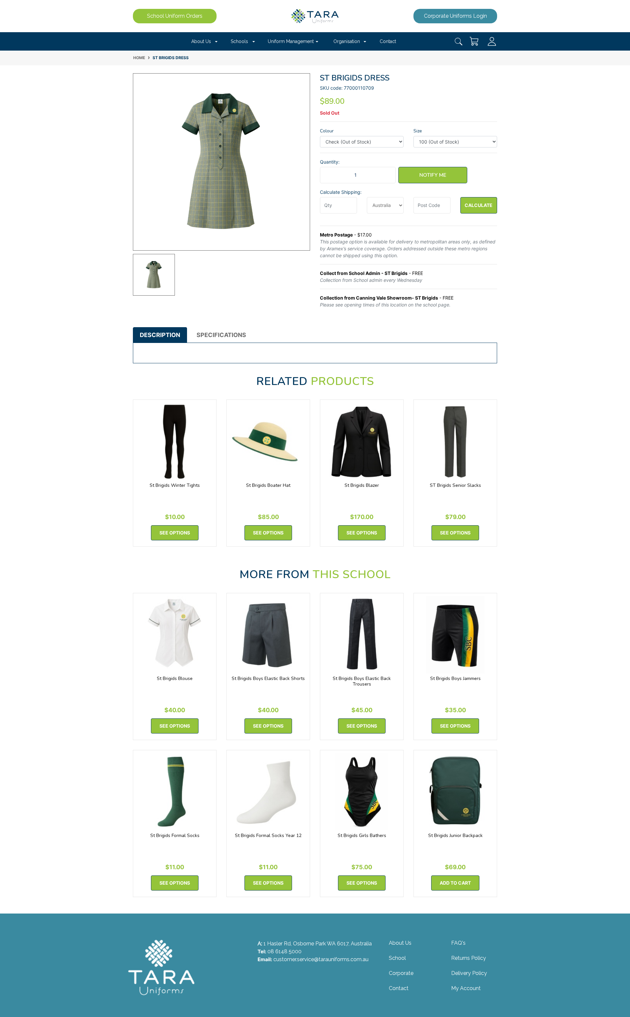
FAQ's (458, 943)
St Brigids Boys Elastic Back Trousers (362, 681)
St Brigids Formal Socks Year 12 (268, 835)
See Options (174, 532)
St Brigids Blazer (362, 485)
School (397, 958)
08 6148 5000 (284, 951)
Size (417, 131)
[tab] (160, 335)
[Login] (492, 41)
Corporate (401, 973)
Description (160, 334)
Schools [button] (239, 41)
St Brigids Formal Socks (175, 835)
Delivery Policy (469, 973)
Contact (388, 41)
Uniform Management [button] (291, 41)
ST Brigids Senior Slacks (455, 485)
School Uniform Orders (174, 16)
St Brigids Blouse (175, 678)
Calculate (479, 205)
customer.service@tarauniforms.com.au (320, 959)
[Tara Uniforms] (315, 15)
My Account (466, 988)
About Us (400, 943)
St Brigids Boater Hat (268, 485)
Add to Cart (455, 883)
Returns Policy (468, 958)
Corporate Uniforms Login (455, 16)
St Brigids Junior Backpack (455, 835)
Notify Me (432, 175)
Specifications (221, 334)
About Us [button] (201, 41)
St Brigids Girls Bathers (362, 835)
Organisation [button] (346, 41)
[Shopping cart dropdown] (474, 41)
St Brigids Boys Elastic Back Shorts (268, 678)
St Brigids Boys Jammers (455, 678)
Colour (327, 131)
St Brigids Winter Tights (175, 485)
